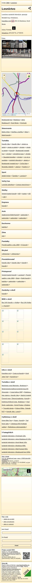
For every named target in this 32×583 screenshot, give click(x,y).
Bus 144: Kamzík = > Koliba (10, 302)
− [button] (4, 78)
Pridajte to (14, 578)
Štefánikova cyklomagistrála (17, 427)
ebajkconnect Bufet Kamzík (10, 215)
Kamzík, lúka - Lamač (13, 411)
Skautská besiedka (9, 157)
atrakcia (26, 160)
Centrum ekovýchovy (22, 184)
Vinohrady (23, 123)
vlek (3, 236)
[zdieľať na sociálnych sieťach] (29, 8)
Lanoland (23, 176)
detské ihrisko (6, 176)
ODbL (21, 566)
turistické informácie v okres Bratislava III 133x (16, 439)
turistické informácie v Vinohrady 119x (14, 436)
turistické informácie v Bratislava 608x (14, 445)
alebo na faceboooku (9, 521)
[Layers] (28, 76)
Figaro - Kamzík (19, 420)
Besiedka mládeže (8, 167)
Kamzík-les (13, 377)
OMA (7, 3)
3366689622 (5, 459)
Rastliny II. (25, 167)
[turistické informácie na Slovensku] (14, 28)
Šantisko (15, 176)
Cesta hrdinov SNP (16, 392)
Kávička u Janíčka (17, 132)
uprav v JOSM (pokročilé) (23, 458)
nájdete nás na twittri (9, 519)
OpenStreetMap (14, 113)
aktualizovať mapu (12, 458)
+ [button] (4, 75)
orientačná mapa (18, 154)
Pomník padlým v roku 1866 (10, 245)
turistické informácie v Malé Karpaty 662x (15, 449)
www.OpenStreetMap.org (23, 565)
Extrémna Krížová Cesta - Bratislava (13, 402)
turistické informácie (15, 160)
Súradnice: (5, 33)
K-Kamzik (24, 245)
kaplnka (4, 227)
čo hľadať (5, 537)
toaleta (24, 193)
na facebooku (14, 551)
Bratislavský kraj (7, 120)
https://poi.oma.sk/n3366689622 (9, 115)
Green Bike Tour (7, 420)
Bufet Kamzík (6, 135)
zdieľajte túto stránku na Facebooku (11, 553)
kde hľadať (5, 529)
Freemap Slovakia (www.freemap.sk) (11, 569)
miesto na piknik (12, 147)
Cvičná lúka (23, 163)
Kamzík (11, 150)
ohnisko (21, 147)
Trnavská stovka (8, 408)
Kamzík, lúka (6, 144)
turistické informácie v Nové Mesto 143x (14, 442)
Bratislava (17, 120)
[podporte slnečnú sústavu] (16, 58)
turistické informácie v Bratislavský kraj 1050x (16, 452)
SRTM (19, 577)
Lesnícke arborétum (8, 184)
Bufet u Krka (6, 132)
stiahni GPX (5, 462)
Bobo (26, 132)
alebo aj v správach (9, 524)
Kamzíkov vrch (8, 21)
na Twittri (4, 554)
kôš (19, 193)
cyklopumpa (5, 254)
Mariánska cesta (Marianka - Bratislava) (14, 385)
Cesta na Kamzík (18, 373)
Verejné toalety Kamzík (9, 193)
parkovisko (24, 215)
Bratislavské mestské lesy (10, 163)
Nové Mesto (15, 123)
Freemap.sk (23, 113)
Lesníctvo (14, 3)
